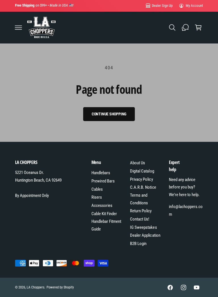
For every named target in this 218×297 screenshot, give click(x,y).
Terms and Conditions (139, 199)
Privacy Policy (141, 179)
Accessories (101, 205)
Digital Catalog (142, 171)
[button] (18, 27)
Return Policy (141, 210)
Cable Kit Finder (104, 213)
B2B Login (138, 243)
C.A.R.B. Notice (143, 187)
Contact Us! (139, 219)
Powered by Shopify (60, 287)
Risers (96, 197)
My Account (194, 5)
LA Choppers (35, 287)
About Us (137, 162)
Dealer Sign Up (162, 5)
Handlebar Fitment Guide (106, 225)
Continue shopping (109, 114)
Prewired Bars (103, 181)
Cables (97, 189)
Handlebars (100, 172)
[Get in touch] (185, 27)
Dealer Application (145, 235)
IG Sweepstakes (143, 227)
